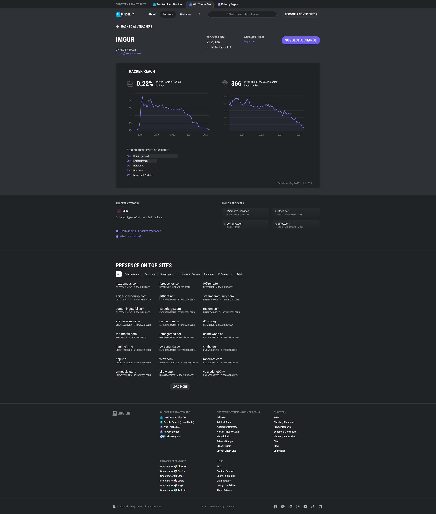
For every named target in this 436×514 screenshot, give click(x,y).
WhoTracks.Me (202, 4)
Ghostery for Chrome (173, 466)
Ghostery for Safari (172, 476)
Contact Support (225, 471)
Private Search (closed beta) (179, 422)
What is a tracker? (130, 236)
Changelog (279, 450)
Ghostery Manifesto (284, 422)
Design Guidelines (227, 485)
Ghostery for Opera (172, 480)
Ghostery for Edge (171, 485)
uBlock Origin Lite (226, 450)
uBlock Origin (224, 446)
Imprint (231, 506)
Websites (185, 14)
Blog (276, 446)
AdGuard (221, 417)
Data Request (224, 480)
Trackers (167, 14)
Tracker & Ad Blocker (169, 4)
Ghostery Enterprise (284, 436)
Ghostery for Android (173, 490)
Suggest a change (301, 40)
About (152, 14)
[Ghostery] (125, 14)
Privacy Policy (217, 506)
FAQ (219, 466)
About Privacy (224, 490)
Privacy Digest (230, 4)
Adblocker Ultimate (227, 427)
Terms (203, 506)
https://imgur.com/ (128, 53)
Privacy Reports (282, 427)
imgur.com (249, 41)
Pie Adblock (223, 436)
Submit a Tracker (226, 476)
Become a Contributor (301, 14)
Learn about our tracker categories (140, 231)
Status (277, 417)
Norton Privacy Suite (228, 431)
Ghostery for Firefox (172, 471)
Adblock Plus (224, 422)
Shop (276, 441)
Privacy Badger (225, 441)
